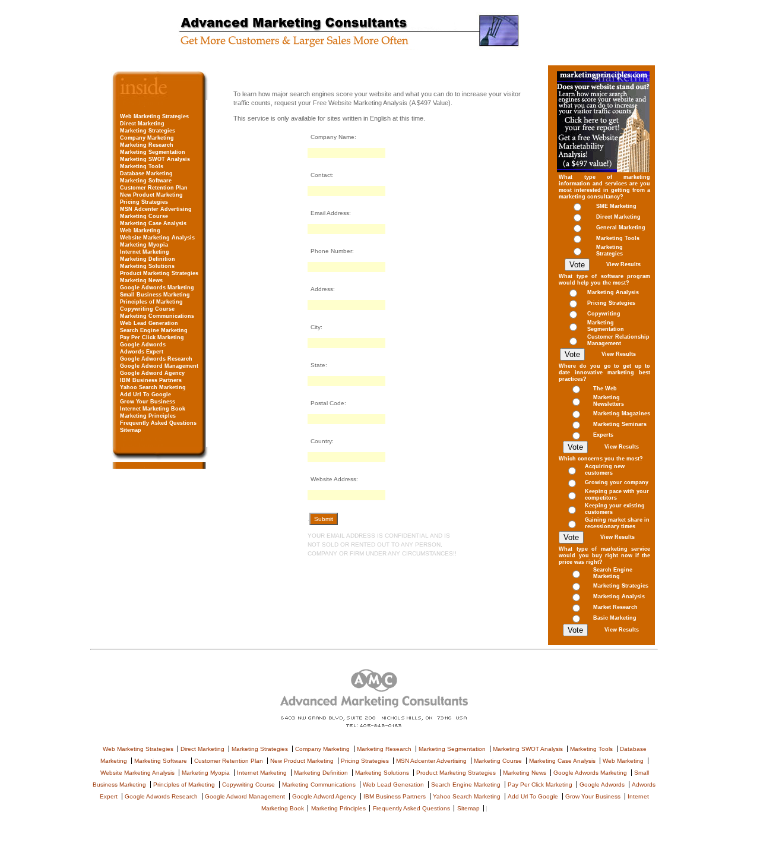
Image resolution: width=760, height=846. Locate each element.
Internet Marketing (144, 252)
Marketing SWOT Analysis (155, 159)
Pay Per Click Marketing (152, 337)
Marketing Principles (148, 416)
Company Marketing (147, 138)
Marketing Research (146, 145)
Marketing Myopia (144, 245)
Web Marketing (140, 230)
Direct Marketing (142, 124)
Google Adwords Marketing (157, 288)
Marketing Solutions (147, 266)
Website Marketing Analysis (157, 238)
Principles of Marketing (151, 302)
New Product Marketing (151, 195)
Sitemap (130, 430)
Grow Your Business (147, 402)
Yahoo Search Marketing (153, 387)
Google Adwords (143, 345)
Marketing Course (144, 216)
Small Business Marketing (155, 295)
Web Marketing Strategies (154, 116)
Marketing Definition (147, 259)
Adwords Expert (141, 352)
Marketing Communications (157, 316)
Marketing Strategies (147, 131)
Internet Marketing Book (152, 409)
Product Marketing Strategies (159, 273)
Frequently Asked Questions (158, 423)
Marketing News (141, 280)
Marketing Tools (141, 166)
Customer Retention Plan (154, 188)
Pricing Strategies (144, 202)
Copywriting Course (147, 309)
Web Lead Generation (149, 323)
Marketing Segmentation (152, 152)
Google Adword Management (159, 366)
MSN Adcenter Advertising (156, 209)
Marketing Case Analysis (153, 223)
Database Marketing (146, 173)
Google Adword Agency (152, 373)
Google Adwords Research (156, 359)
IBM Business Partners (151, 380)
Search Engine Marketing (154, 330)
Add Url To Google (145, 394)
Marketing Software (146, 181)
